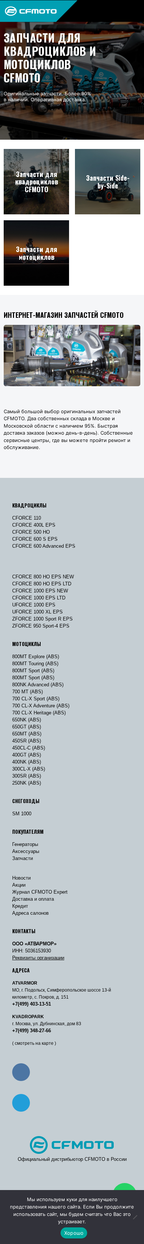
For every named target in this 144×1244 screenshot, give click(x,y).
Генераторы (25, 844)
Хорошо (74, 1233)
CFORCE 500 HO (31, 532)
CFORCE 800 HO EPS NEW (43, 576)
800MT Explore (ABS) (35, 656)
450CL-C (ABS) (28, 748)
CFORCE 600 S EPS (35, 539)
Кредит (20, 906)
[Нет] (134, 1217)
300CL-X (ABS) (28, 769)
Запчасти (22, 858)
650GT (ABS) (26, 727)
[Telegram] (21, 1103)
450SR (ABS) (26, 741)
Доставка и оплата (33, 899)
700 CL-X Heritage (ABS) (39, 713)
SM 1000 (21, 813)
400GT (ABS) (26, 755)
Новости (21, 878)
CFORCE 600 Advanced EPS (43, 546)
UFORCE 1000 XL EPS (37, 612)
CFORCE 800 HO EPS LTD (41, 584)
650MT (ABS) (26, 734)
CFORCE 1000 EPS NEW (40, 591)
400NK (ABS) (26, 762)
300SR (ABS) (26, 776)
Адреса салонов (30, 913)
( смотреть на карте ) (34, 1043)
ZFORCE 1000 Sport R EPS (42, 619)
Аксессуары (25, 851)
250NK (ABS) (26, 783)
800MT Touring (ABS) (35, 663)
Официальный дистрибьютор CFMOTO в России (72, 1159)
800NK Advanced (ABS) (38, 684)
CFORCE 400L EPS (33, 525)
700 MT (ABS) (27, 691)
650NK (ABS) (26, 720)
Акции (18, 885)
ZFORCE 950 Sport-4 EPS (40, 626)
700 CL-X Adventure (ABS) (40, 705)
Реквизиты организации (38, 958)
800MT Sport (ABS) (33, 670)
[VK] (21, 1072)
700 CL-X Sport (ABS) (35, 698)
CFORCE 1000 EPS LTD (38, 598)
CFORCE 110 (26, 518)
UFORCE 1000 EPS (33, 605)
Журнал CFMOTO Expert (40, 892)
